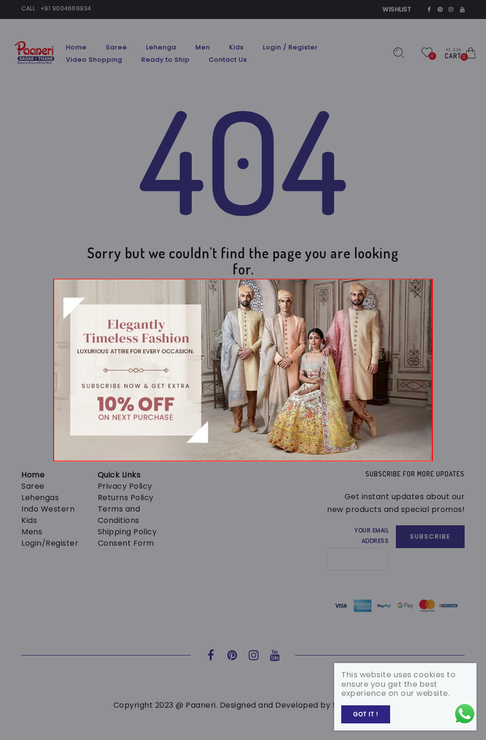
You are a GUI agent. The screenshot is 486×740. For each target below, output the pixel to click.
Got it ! (365, 714)
